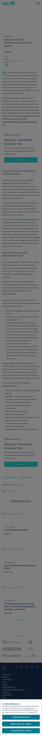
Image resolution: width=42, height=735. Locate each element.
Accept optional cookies (21, 730)
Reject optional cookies (21, 724)
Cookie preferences (21, 717)
